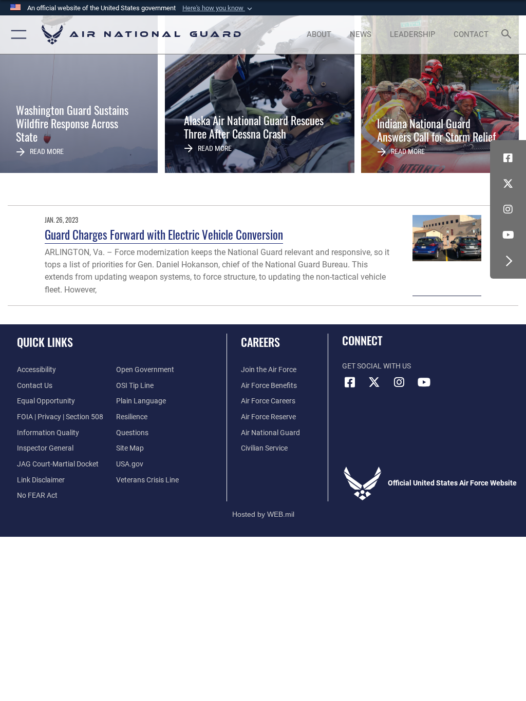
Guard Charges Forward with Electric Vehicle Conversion (164, 234)
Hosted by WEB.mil (263, 514)
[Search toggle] (508, 34)
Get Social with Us (376, 366)
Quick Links (45, 342)
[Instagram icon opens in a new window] (508, 209)
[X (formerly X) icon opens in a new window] (508, 184)
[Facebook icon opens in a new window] (508, 158)
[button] (218, 8)
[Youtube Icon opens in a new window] (508, 235)
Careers (260, 342)
